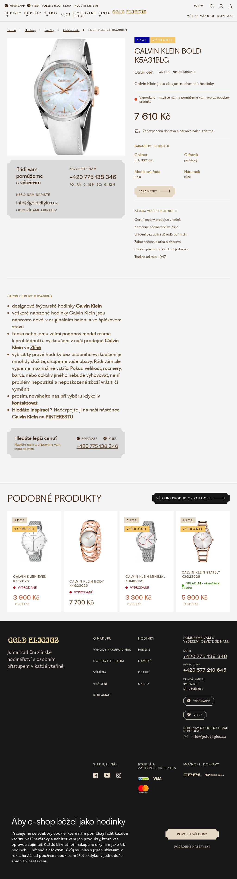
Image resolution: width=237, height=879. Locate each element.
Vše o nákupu (201, 16)
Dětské (144, 672)
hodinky (146, 638)
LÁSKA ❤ (104, 15)
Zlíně (35, 347)
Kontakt (225, 16)
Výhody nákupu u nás (112, 649)
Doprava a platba (108, 661)
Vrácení (100, 684)
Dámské (144, 661)
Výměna (99, 672)
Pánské (144, 649)
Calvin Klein (71, 30)
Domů (11, 30)
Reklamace (102, 695)
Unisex (144, 684)
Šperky (51, 13)
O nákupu (102, 638)
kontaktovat (24, 403)
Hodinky (13, 13)
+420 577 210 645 (205, 670)
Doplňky (33, 13)
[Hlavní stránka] (129, 14)
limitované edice (84, 15)
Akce (66, 14)
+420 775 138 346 (92, 177)
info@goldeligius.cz (37, 202)
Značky (49, 30)
